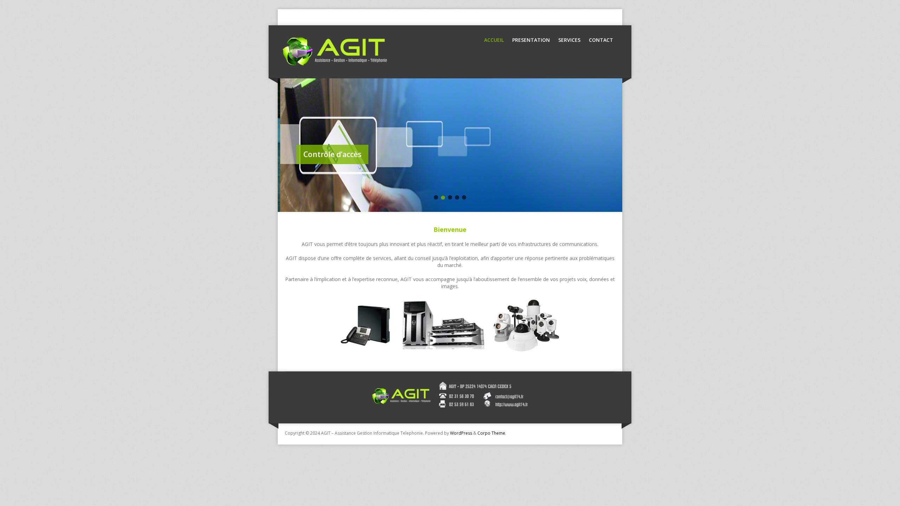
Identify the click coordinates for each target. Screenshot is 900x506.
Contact (601, 40)
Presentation (531, 40)
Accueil (494, 40)
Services (569, 40)
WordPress (461, 433)
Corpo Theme (491, 433)
